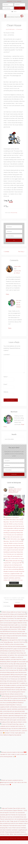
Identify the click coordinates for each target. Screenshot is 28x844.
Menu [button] (15, 11)
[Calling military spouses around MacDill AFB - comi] (14, 570)
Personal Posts (14, 212)
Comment (7, 354)
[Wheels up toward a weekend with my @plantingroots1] (14, 793)
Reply (7, 294)
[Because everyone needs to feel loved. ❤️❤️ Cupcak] (14, 765)
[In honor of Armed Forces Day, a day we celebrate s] (14, 737)
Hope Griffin (17, 266)
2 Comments (19, 29)
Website (6, 392)
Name (6, 376)
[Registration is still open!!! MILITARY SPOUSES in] (14, 526)
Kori (17, 300)
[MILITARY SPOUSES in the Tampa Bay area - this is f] (14, 548)
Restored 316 (24, 838)
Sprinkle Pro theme (15, 838)
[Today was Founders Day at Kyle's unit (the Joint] (14, 821)
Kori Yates (14, 16)
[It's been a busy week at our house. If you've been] (14, 505)
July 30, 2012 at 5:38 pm (18, 305)
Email (5, 384)
